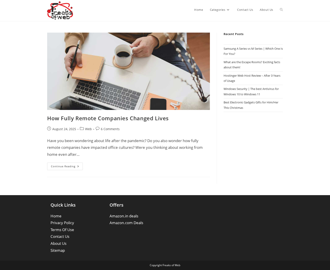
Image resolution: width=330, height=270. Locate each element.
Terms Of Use (62, 229)
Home (56, 216)
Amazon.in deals (124, 216)
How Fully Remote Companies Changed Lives (108, 118)
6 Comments (110, 129)
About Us (58, 243)
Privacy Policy (62, 222)
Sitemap (58, 250)
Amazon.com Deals (126, 222)
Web (88, 129)
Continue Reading (67, 167)
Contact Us (60, 236)
